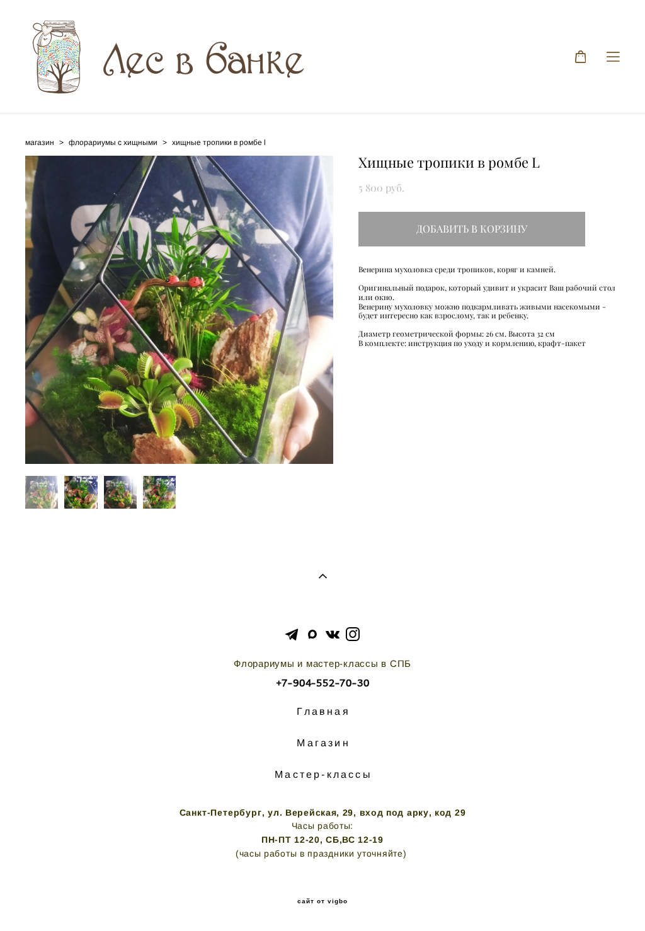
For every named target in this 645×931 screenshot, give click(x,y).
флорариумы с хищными (113, 142)
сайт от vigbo (322, 901)
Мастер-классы (323, 774)
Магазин (323, 742)
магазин (39, 142)
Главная (323, 711)
